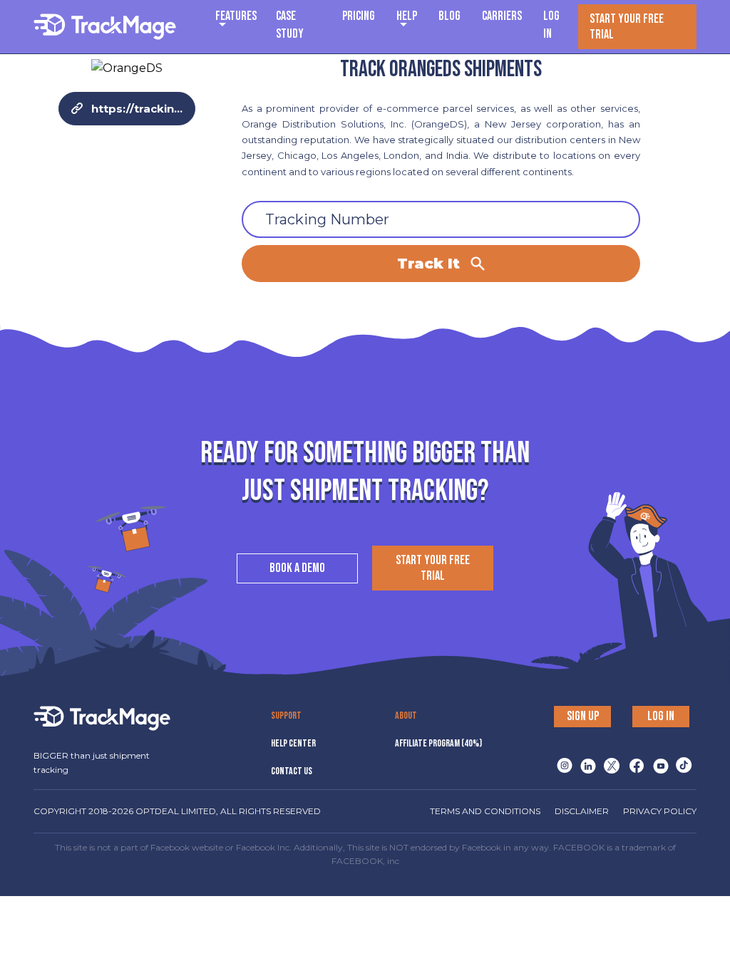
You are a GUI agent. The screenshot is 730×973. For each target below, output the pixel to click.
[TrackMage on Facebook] (633, 761)
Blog (449, 16)
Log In (551, 25)
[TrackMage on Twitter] (609, 761)
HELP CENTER (293, 743)
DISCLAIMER (582, 811)
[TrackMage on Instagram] (561, 761)
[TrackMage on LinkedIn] (585, 761)
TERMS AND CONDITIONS (485, 811)
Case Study (290, 25)
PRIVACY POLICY (659, 811)
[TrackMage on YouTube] (658, 761)
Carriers (502, 16)
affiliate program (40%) (438, 743)
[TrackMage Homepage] (105, 26)
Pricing (358, 16)
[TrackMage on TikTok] (681, 761)
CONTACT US (291, 771)
